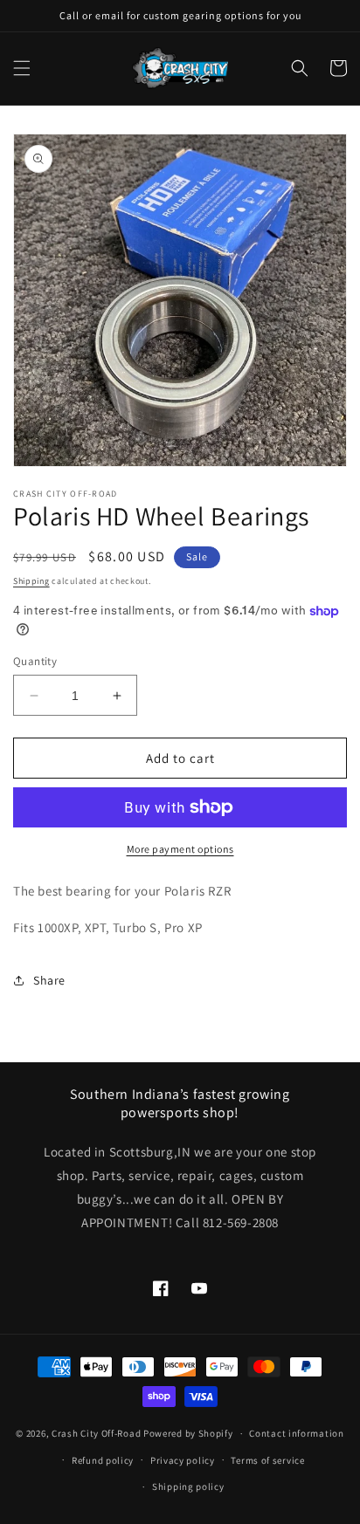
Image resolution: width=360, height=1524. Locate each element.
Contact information (296, 1433)
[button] (22, 68)
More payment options (180, 848)
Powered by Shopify (188, 1433)
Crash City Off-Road (96, 1433)
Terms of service (267, 1460)
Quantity (35, 661)
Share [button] (49, 980)
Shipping (31, 581)
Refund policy (103, 1460)
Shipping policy (188, 1486)
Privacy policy (182, 1460)
